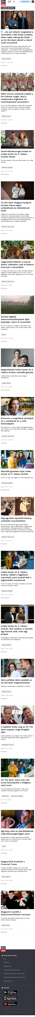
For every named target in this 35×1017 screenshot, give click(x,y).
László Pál (5, 796)
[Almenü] (9, 1)
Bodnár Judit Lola (8, 226)
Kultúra (4, 65)
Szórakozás (5, 390)
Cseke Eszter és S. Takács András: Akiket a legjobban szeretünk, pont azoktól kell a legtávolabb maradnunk (16, 576)
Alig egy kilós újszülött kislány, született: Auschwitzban (16, 519)
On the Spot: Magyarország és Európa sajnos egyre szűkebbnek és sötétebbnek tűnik (16, 206)
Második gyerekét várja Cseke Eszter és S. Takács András (16, 472)
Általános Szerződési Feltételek (14, 977)
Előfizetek (25, 1)
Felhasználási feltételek (12, 970)
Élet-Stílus (5, 174)
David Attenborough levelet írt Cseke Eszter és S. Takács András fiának (16, 154)
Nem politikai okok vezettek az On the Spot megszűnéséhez (16, 681)
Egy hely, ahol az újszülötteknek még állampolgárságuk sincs (17, 832)
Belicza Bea (5, 925)
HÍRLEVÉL (6, 962)
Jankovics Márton (17, 796)
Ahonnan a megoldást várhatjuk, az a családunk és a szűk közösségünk (17, 421)
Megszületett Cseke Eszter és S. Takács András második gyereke (17, 371)
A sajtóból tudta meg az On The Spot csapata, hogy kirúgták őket (17, 729)
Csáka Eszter (6, 383)
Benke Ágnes (6, 876)
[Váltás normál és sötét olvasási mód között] (14, 2)
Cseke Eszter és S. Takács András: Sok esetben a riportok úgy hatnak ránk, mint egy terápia (17, 630)
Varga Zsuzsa (6, 58)
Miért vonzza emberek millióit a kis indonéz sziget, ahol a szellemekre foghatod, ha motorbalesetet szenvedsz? (17, 98)
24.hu (4, 334)
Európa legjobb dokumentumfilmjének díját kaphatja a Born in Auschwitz (16, 319)
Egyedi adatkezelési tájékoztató (14, 973)
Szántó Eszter (6, 645)
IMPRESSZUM (7, 966)
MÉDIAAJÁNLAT (8, 981)
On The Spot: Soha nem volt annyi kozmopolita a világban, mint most (16, 782)
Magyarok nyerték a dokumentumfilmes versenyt (15, 913)
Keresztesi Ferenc (8, 744)
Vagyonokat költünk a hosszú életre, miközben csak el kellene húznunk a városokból (17, 264)
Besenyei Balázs (7, 167)
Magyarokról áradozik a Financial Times (13, 862)
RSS (5, 958)
